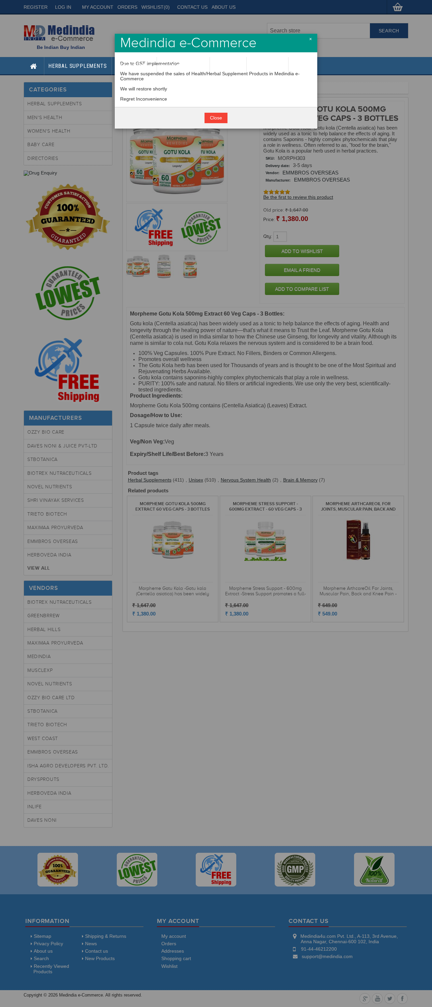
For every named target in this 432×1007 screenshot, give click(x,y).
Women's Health (183, 66)
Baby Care (228, 66)
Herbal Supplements (77, 66)
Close (216, 117)
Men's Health (134, 66)
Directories (267, 66)
